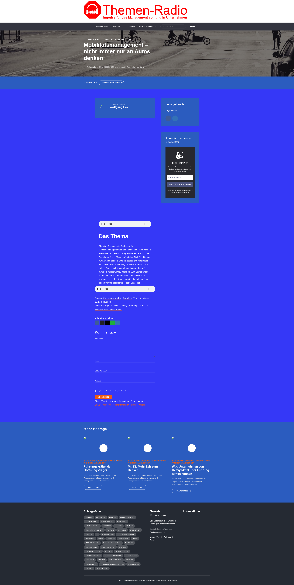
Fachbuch (107, 526)
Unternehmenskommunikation (112, 564)
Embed (107, 302)
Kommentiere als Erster (135, 67)
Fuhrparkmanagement (94, 530)
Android (132, 306)
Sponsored (90, 560)
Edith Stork (121, 521)
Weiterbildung (102, 568)
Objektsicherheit (108, 547)
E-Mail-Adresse (101, 371)
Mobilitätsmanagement (112, 543)
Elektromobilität (92, 526)
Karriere (89, 534)
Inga (152, 537)
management (124, 538)
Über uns (116, 26)
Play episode (94, 487)
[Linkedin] (175, 118)
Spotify (124, 306)
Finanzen (129, 526)
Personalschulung (93, 551)
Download (127, 298)
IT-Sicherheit (135, 530)
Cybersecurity (91, 521)
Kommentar (99, 338)
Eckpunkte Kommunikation (147, 580)
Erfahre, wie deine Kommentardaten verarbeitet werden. (120, 405)
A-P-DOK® (89, 517)
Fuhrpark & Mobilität (94, 40)
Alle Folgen (89, 461)
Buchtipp (112, 517)
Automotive (100, 517)
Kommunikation (108, 534)
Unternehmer (133, 564)
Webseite (98, 381)
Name (97, 361)
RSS (148, 306)
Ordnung (122, 547)
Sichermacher (131, 555)
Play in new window (112, 298)
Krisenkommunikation (126, 534)
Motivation (129, 543)
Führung (110, 530)
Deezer (140, 306)
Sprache (101, 560)
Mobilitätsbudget (92, 543)
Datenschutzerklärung (147, 26)
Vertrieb (89, 568)
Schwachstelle (122, 551)
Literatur (111, 538)
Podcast (108, 551)
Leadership (90, 538)
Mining (135, 538)
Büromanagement (127, 517)
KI (97, 534)
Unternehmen (91, 564)
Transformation (115, 560)
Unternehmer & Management (119, 40)
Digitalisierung (107, 521)
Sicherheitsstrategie (113, 555)
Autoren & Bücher (106, 461)
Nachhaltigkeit (91, 547)
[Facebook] (168, 118)
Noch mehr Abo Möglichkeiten (108, 309)
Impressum (130, 26)
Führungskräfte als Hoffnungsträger (97, 468)
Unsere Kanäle (101, 26)
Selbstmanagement (93, 555)
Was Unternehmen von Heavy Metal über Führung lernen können (190, 470)
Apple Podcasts (112, 306)
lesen (100, 538)
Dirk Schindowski (157, 521)
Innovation (122, 530)
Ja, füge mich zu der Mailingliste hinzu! (111, 391)
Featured (118, 526)
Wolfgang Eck (92, 67)
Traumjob (130, 560)
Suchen (183, 27)
